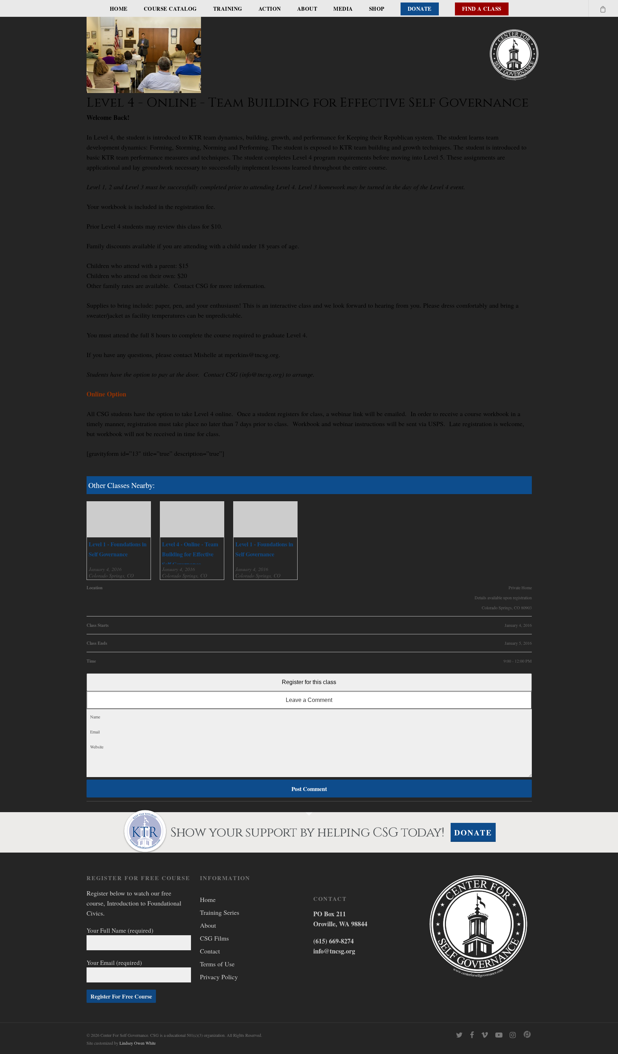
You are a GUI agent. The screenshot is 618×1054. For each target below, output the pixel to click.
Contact (210, 951)
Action (270, 9)
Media (343, 9)
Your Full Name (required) (120, 930)
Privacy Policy (219, 976)
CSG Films (214, 938)
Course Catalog (170, 9)
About (307, 9)
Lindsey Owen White (137, 1043)
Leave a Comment (309, 700)
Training (227, 9)
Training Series (219, 912)
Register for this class (309, 682)
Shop (376, 9)
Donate (420, 9)
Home (119, 9)
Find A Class (481, 9)
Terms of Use (217, 964)
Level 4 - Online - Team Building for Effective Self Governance (190, 554)
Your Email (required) (114, 962)
